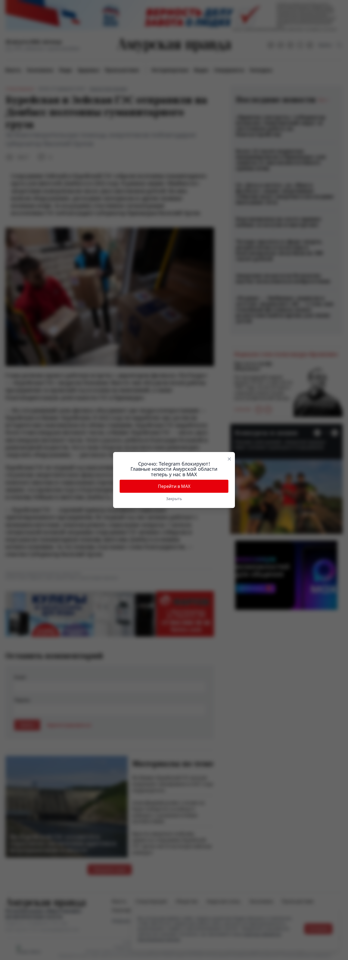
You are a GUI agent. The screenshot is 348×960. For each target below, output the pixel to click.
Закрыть (174, 498)
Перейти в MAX (174, 486)
